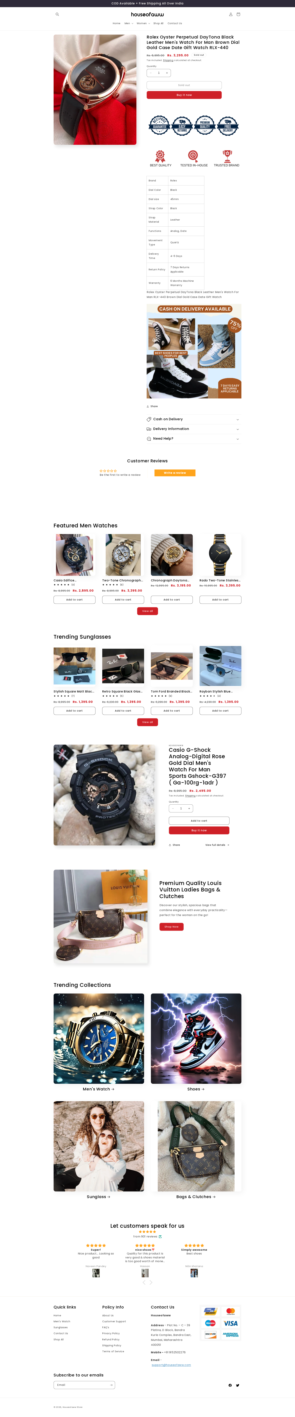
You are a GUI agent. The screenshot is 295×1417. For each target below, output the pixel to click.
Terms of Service (113, 1351)
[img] (147, 1231)
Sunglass (96, 1196)
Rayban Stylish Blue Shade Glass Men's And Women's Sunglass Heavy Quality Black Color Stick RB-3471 (220, 691)
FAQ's (105, 1327)
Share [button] (154, 406)
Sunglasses (61, 1327)
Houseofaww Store (72, 1407)
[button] (57, 14)
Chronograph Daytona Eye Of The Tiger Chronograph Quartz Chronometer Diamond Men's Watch (169, 580)
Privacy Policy (111, 1333)
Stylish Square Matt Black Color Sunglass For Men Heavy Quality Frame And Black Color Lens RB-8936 (74, 691)
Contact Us (61, 1333)
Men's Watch (96, 1089)
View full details (215, 845)
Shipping (168, 60)
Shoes (193, 1089)
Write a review (175, 473)
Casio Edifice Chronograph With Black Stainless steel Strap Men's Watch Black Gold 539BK (73, 580)
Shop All (59, 1339)
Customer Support (114, 1321)
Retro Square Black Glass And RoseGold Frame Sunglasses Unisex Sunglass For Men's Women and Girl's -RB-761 (123, 691)
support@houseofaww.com (171, 1365)
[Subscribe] (111, 1385)
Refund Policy (111, 1339)
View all (147, 611)
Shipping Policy (111, 1345)
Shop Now (172, 926)
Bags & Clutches (193, 1196)
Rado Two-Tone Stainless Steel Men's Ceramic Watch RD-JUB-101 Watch (220, 580)
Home (57, 1315)
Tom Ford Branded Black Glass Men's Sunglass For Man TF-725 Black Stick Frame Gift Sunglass (171, 691)
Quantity (151, 66)
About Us (108, 1315)
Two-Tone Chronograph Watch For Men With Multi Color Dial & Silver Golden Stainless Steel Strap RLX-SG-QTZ (122, 580)
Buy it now (184, 95)
